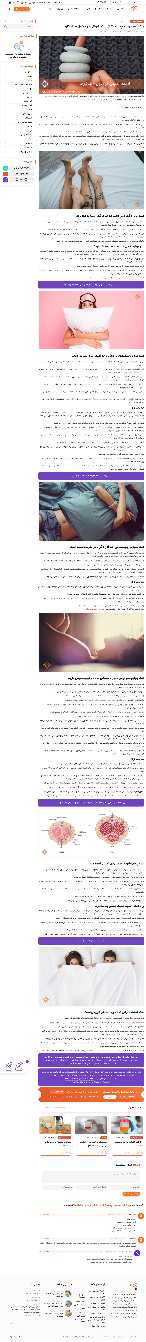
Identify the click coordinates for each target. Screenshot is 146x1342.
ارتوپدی (29, 76)
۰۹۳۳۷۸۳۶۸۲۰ (68, 1075)
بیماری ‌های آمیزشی (136, 1022)
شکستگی (28, 118)
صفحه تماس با (93, 1082)
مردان (30, 130)
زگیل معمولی (27, 105)
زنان (30, 109)
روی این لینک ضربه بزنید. (94, 609)
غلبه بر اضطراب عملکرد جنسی (85, 475)
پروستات (29, 88)
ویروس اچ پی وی (26, 151)
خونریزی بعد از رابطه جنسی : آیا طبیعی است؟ (83, 284)
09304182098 (21, 174)
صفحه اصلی (122, 9)
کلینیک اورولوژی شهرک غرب (96, 1292)
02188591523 (87, 1078)
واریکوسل (28, 143)
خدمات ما (81, 1309)
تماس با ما (110, 1096)
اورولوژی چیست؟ (82, 1296)
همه (30, 139)
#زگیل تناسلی (101, 2)
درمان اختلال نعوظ (85, 941)
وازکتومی (28, 147)
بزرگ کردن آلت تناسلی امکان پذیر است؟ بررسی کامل (96, 1320)
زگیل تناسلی (110, 9)
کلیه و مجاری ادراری (136, 1137)
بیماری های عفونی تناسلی (22, 84)
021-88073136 (21, 168)
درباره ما (134, 2)
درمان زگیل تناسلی (98, 1303)
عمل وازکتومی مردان (97, 1313)
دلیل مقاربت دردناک (103, 802)
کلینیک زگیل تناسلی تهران (97, 1298)
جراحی (29, 97)
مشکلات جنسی (74, 9)
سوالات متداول (125, 2)
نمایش (121, 108)
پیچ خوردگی (27, 93)
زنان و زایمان (27, 113)
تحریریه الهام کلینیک (131, 31)
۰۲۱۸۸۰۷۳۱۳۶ (108, 1075)
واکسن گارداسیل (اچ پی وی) (96, 1308)
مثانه (30, 126)
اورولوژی (60, 9)
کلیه (99, 9)
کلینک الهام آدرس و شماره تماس (79, 1319)
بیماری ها (88, 9)
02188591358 (71, 1078)
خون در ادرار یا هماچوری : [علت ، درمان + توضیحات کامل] (53, 1305)
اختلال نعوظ (112, 881)
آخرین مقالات (112, 2)
